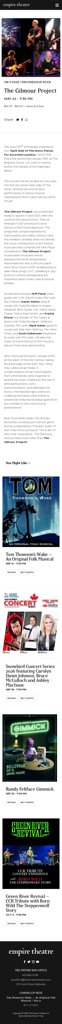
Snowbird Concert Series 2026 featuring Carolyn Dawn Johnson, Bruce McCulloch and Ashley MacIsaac (30, 676)
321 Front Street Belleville (31, 984)
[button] (57, 5)
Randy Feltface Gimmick (30, 789)
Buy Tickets (27, 572)
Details (11, 572)
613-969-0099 (30, 975)
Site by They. (37, 1016)
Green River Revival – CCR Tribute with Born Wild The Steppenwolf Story (27, 903)
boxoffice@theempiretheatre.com (31, 979)
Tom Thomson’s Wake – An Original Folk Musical (30, 556)
